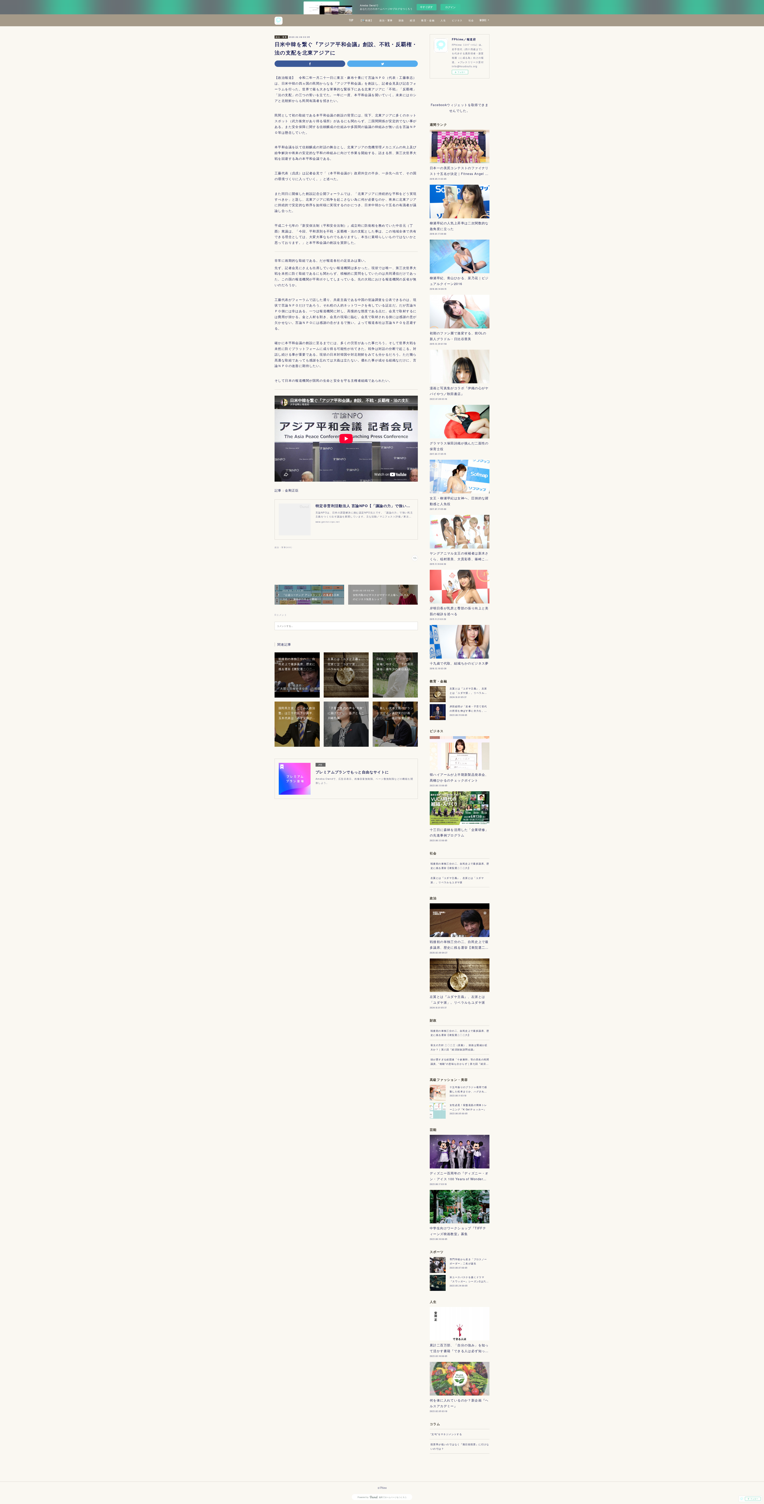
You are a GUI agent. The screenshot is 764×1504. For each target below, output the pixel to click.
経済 (412, 20)
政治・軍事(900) (283, 547)
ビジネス (457, 20)
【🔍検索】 (366, 20)
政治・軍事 (386, 20)
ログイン (450, 7)
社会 (471, 20)
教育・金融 (428, 20)
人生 (443, 20)
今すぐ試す (426, 7)
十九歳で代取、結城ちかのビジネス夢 (459, 663)
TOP (351, 20)
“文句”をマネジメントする (446, 1434)
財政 (401, 20)
